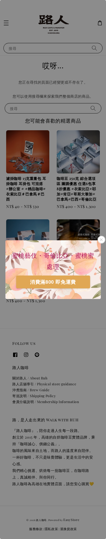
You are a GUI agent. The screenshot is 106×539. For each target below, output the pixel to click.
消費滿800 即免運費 (53, 282)
